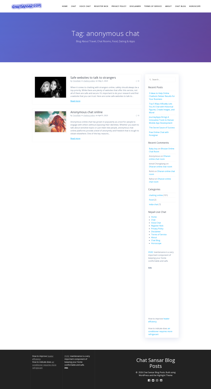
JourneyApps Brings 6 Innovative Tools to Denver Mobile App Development (161, 120)
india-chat (153, 204)
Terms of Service (153, 6)
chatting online (89, 81)
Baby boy (153, 148)
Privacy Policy (119, 6)
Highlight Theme (164, 375)
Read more (75, 101)
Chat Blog (180, 6)
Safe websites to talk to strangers (93, 77)
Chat (73, 6)
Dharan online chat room (160, 166)
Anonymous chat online (86, 112)
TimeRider (77, 81)
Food (151, 199)
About (168, 6)
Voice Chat (85, 6)
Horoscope (195, 6)
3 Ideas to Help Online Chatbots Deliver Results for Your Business (162, 96)
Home (65, 6)
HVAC (150, 252)
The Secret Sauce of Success (162, 127)
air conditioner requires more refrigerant (160, 331)
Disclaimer (135, 6)
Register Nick (101, 6)
